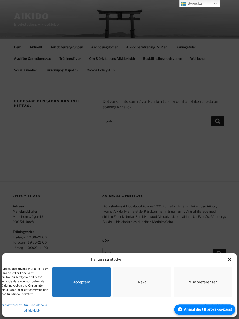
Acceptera (81, 282)
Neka (142, 282)
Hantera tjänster (216, 305)
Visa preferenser (203, 282)
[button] (229, 259)
